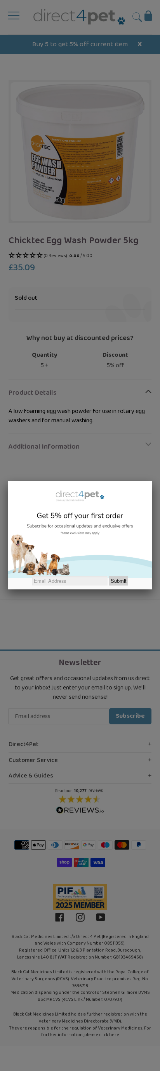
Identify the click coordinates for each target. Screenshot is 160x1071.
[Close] (152, 481)
